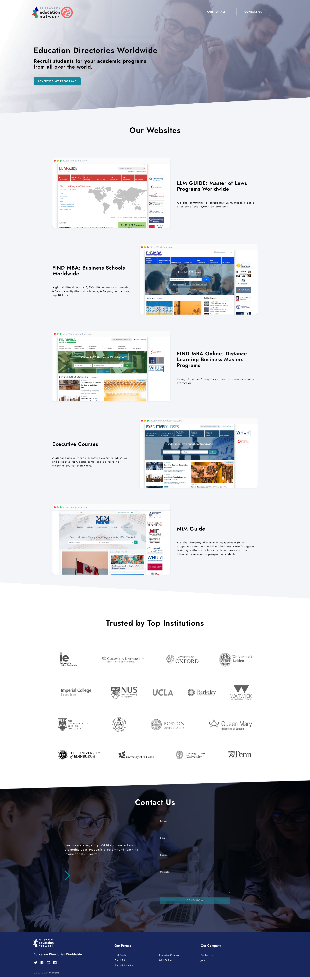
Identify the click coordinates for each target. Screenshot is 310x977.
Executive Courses (169, 955)
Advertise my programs (57, 81)
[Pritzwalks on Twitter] (35, 963)
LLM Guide (120, 955)
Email (163, 838)
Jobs (203, 960)
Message (165, 872)
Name (163, 821)
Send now (195, 900)
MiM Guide (165, 960)
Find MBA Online (123, 965)
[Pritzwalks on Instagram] (48, 963)
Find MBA (119, 960)
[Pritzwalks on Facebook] (42, 963)
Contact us (253, 12)
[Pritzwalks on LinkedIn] (55, 963)
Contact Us (206, 955)
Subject (164, 855)
